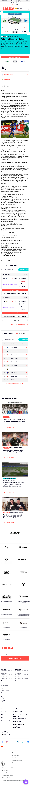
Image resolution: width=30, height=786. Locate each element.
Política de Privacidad (7, 775)
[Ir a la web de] (21, 334)
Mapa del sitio (15, 755)
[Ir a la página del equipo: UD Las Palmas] (8, 351)
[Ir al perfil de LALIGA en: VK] (27, 742)
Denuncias (14, 752)
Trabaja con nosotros (17, 760)
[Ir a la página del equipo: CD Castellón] (8, 369)
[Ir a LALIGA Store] (15, 5)
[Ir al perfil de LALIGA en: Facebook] (2, 742)
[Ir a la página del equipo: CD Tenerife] (8, 347)
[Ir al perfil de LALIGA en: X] (12, 742)
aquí (16, 243)
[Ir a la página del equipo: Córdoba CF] (8, 380)
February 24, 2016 (6, 196)
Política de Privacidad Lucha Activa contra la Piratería (15, 780)
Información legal (6, 772)
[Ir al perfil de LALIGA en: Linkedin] (17, 742)
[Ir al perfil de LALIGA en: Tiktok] (22, 742)
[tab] (9, 269)
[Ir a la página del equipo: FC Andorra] (8, 373)
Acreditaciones (16, 757)
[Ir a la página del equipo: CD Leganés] (8, 365)
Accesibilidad (5, 770)
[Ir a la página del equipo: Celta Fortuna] (8, 358)
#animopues (21, 189)
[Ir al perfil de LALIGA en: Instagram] (7, 742)
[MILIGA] (27, 8)
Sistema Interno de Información (9, 767)
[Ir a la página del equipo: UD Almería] (8, 376)
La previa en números (8, 255)
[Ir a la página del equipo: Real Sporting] (8, 355)
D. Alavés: (5, 96)
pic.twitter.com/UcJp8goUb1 (10, 191)
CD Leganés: (6, 93)
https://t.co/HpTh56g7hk (9, 189)
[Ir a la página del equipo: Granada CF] (8, 362)
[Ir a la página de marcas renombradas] (6, 763)
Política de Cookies (6, 777)
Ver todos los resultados (19, 324)
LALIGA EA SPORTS (9, 269)
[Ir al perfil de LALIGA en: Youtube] (2, 746)
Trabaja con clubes (16, 762)
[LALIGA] (8, 8)
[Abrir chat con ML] (25, 781)
